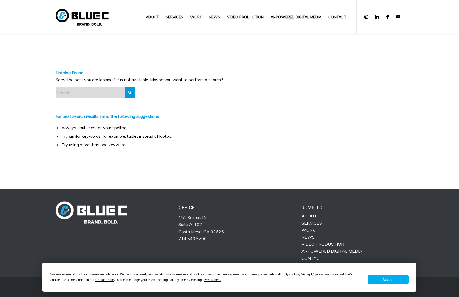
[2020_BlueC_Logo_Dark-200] (82, 17)
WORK (308, 230)
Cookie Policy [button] (105, 280)
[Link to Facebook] (388, 17)
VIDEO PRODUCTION (322, 244)
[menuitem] (152, 17)
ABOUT (309, 216)
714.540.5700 (192, 238)
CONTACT (311, 258)
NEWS (308, 237)
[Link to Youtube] (398, 17)
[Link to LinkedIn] (377, 17)
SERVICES (311, 223)
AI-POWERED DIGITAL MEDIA (331, 251)
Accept (387, 280)
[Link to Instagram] (366, 17)
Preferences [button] (212, 280)
